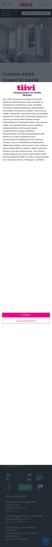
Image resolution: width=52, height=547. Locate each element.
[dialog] (26, 273)
